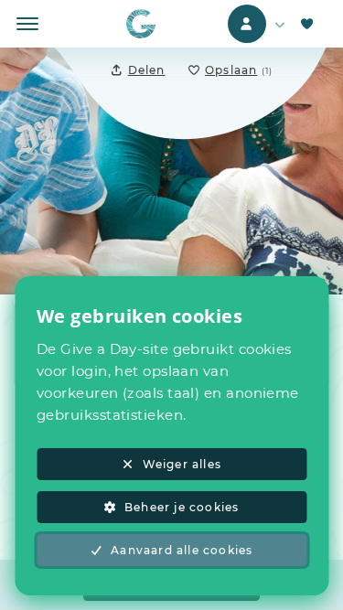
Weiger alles (182, 464)
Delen (147, 70)
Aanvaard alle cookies (181, 550)
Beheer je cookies (181, 507)
